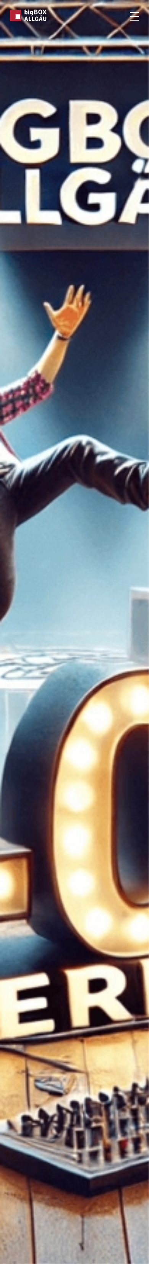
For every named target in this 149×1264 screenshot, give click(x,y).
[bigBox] (28, 15)
